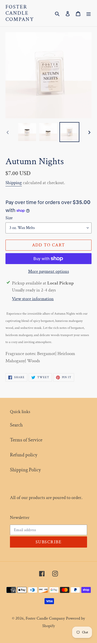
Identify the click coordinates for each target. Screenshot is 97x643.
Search (16, 425)
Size (9, 218)
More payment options (48, 271)
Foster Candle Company (19, 13)
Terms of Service (26, 440)
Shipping (13, 183)
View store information (33, 299)
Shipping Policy (25, 470)
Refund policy (23, 455)
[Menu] (88, 13)
